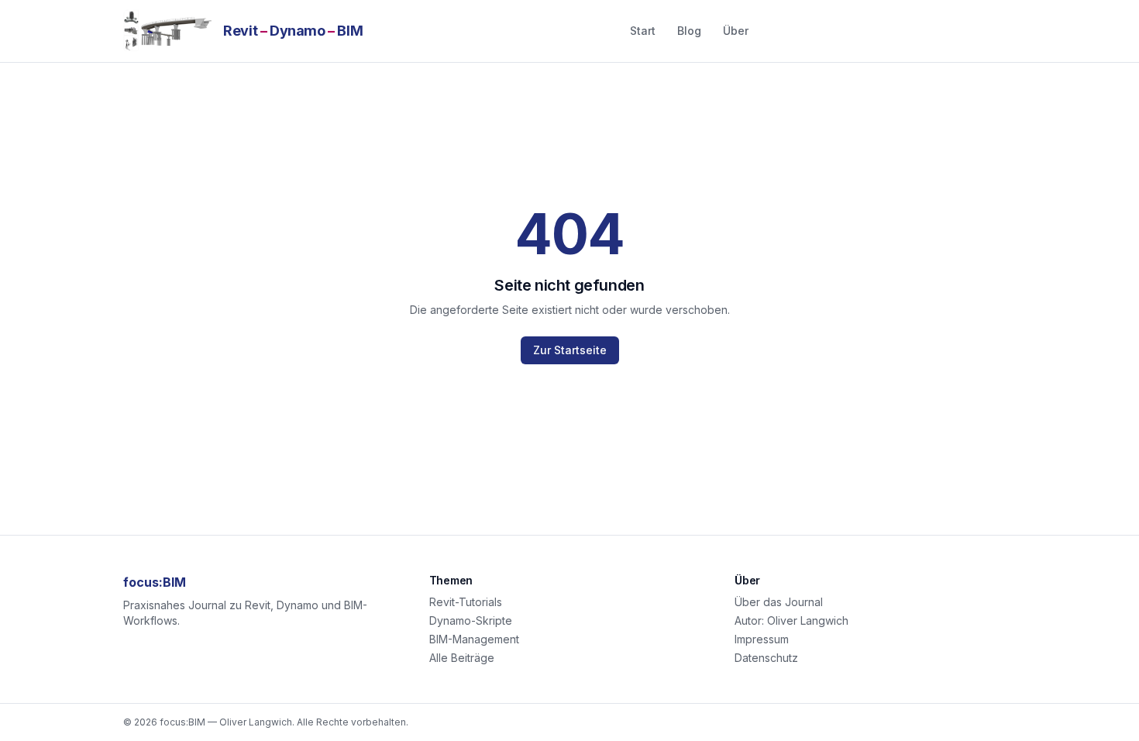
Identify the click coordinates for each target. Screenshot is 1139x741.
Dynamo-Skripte (470, 620)
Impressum (762, 639)
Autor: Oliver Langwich (791, 620)
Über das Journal (779, 601)
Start (643, 30)
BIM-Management (474, 639)
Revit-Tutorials (465, 601)
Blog (689, 30)
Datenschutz (766, 657)
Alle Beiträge (461, 657)
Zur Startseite (570, 350)
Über (735, 30)
